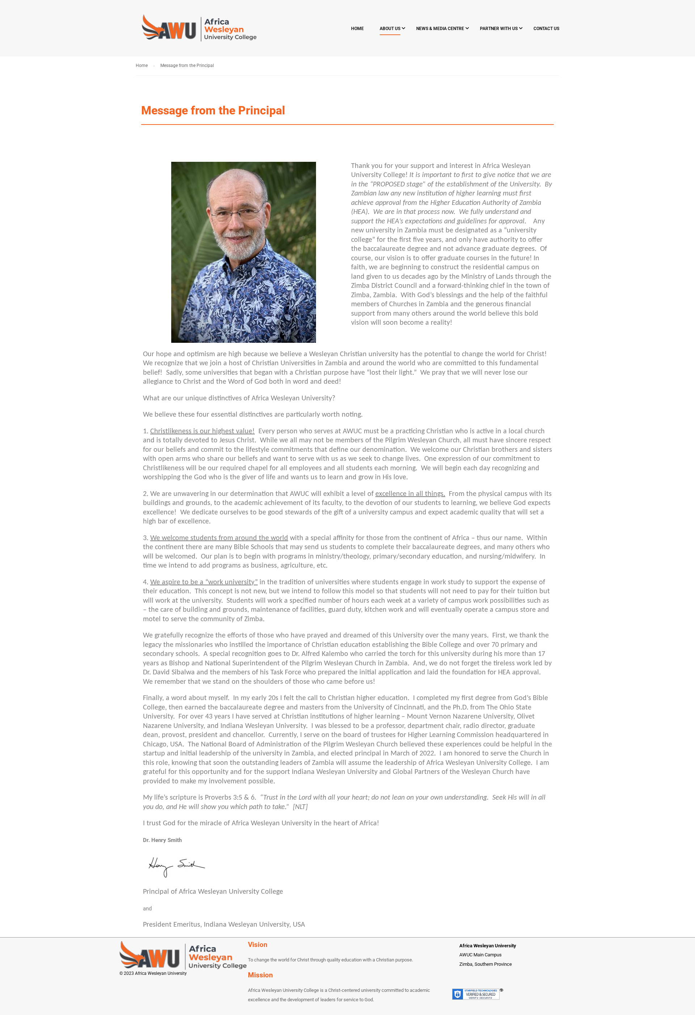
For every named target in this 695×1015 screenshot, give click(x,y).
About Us (390, 28)
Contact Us (546, 28)
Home (357, 28)
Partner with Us (499, 28)
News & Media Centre (440, 28)
